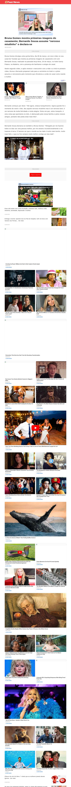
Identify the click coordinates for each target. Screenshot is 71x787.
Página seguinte (35, 174)
